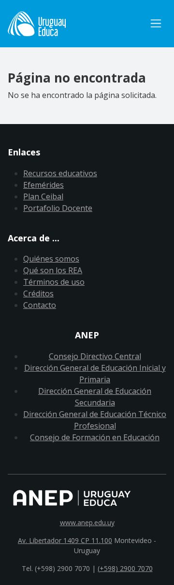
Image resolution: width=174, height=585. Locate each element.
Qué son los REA (52, 270)
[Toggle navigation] (155, 23)
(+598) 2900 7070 (125, 568)
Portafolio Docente (57, 208)
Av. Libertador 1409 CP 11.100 (65, 540)
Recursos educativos (60, 173)
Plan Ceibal (43, 196)
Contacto (39, 305)
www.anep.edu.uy (87, 522)
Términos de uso (54, 282)
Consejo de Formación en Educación (95, 437)
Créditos (38, 293)
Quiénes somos (51, 258)
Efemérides (43, 185)
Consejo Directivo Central (95, 356)
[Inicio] (76, 24)
